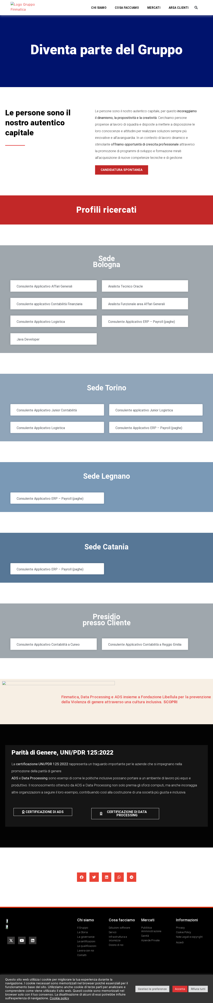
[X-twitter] (11, 940)
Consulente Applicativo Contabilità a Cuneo (48, 644)
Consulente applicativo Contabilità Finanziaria (49, 304)
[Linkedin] (32, 940)
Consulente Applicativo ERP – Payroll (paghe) (141, 322)
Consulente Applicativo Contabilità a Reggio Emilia (144, 644)
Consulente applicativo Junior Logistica (144, 410)
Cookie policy (59, 998)
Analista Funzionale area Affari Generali (136, 304)
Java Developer (28, 339)
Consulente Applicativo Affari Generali (44, 286)
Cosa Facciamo (127, 7)
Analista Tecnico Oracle (125, 286)
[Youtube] (22, 940)
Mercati (153, 7)
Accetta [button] (180, 989)
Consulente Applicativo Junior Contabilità (47, 410)
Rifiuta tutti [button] (198, 989)
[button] (196, 7)
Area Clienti (179, 7)
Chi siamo (98, 7)
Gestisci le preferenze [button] (152, 989)
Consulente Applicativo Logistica (41, 322)
